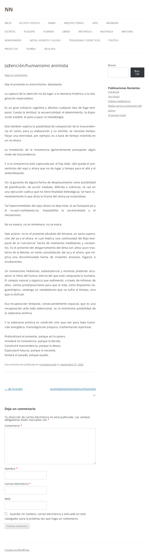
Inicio (8, 23)
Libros (66, 31)
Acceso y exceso (29, 23)
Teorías (31, 49)
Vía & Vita (49, 49)
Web (7, 499)
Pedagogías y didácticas (84, 40)
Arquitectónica (74, 23)
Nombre (11, 468)
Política (114, 40)
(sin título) (114, 96)
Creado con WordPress (17, 550)
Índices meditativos (119, 101)
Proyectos (11, 49)
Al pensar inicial (117, 115)
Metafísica (85, 31)
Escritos (10, 31)
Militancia (106, 31)
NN (9, 9)
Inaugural (113, 92)
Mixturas (127, 31)
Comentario (13, 425)
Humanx (48, 31)
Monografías (13, 40)
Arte (95, 23)
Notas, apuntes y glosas (45, 40)
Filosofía (29, 31)
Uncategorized (47, 364)
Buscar (112, 65)
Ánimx (51, 23)
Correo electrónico (18, 484)
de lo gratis (14, 389)
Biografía (112, 23)
